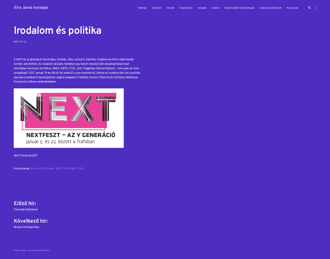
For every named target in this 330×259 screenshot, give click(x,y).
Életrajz (142, 8)
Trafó (80, 168)
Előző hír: (26, 206)
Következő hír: (31, 223)
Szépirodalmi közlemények (239, 8)
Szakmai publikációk (270, 8)
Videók (215, 8)
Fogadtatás (186, 8)
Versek (171, 8)
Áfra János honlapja (31, 8)
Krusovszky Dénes (42, 168)
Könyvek (157, 8)
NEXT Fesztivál (65, 168)
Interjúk (202, 8)
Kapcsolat (293, 8)
